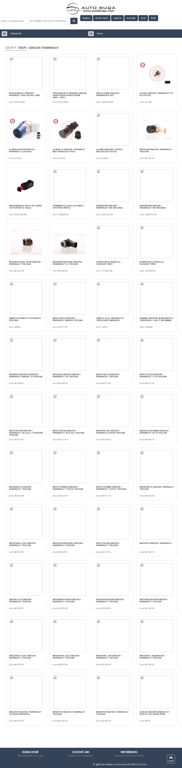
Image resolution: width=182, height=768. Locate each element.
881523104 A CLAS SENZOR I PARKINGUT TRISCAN (66, 657)
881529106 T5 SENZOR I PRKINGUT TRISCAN (157, 488)
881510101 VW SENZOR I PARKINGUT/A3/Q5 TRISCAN (110, 432)
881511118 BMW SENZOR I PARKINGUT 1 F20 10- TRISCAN (68, 488)
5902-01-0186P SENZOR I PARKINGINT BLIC (108, 94)
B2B (143, 18)
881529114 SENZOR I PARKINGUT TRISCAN (69, 713)
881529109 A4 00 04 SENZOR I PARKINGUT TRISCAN (67, 600)
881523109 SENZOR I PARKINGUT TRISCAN (156, 150)
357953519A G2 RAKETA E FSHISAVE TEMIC (152, 263)
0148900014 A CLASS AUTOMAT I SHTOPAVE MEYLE (69, 207)
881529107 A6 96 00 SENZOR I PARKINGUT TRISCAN (110, 600)
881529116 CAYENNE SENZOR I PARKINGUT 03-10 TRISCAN (154, 432)
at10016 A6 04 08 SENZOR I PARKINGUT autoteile (22, 150)
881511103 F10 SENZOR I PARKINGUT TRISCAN (108, 375)
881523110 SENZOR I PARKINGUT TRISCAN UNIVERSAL (25, 713)
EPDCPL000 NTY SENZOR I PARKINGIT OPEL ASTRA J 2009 (24, 94)
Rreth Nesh (101, 18)
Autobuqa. (141, 764)
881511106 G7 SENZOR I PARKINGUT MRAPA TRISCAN (67, 319)
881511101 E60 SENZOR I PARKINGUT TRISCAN (108, 544)
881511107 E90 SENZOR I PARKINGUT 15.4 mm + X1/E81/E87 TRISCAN (26, 433)
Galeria (117, 18)
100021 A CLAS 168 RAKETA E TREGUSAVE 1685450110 (110, 319)
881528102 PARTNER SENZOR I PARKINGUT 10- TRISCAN (67, 263)
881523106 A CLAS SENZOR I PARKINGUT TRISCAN (22, 544)
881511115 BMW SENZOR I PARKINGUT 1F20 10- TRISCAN (111, 488)
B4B (153, 18)
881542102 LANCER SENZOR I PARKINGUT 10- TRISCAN (67, 375)
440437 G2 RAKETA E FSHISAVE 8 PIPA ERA (25, 319)
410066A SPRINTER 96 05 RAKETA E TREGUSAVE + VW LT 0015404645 (156, 319)
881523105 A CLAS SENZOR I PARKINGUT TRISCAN (22, 657)
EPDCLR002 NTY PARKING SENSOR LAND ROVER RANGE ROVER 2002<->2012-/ (70, 95)
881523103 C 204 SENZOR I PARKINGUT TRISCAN (108, 657)
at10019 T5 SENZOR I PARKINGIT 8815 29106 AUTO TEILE (69, 150)
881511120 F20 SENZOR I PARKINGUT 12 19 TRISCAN (153, 375)
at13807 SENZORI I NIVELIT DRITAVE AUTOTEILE (109, 150)
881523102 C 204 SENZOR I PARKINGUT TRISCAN (152, 657)
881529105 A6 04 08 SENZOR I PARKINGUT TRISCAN (154, 600)
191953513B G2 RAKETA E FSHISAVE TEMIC (108, 263)
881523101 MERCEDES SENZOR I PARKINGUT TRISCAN (68, 544)
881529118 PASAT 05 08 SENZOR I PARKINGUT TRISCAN (25, 263)
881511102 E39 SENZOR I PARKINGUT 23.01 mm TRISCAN (68, 432)
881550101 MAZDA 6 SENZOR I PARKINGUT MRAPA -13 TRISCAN (25, 375)
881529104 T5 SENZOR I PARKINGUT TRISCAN (20, 488)
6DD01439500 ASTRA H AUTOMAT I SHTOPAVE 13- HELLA (25, 207)
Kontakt (131, 18)
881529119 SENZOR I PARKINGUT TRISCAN (112, 713)
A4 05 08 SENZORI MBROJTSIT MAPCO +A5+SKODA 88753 (154, 713)
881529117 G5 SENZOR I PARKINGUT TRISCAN (20, 600)
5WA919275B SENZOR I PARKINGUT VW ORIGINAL (153, 207)
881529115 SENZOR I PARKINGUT (156, 543)
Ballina (86, 18)
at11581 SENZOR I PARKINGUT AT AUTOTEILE (156, 94)
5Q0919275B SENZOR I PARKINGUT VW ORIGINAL (109, 207)
